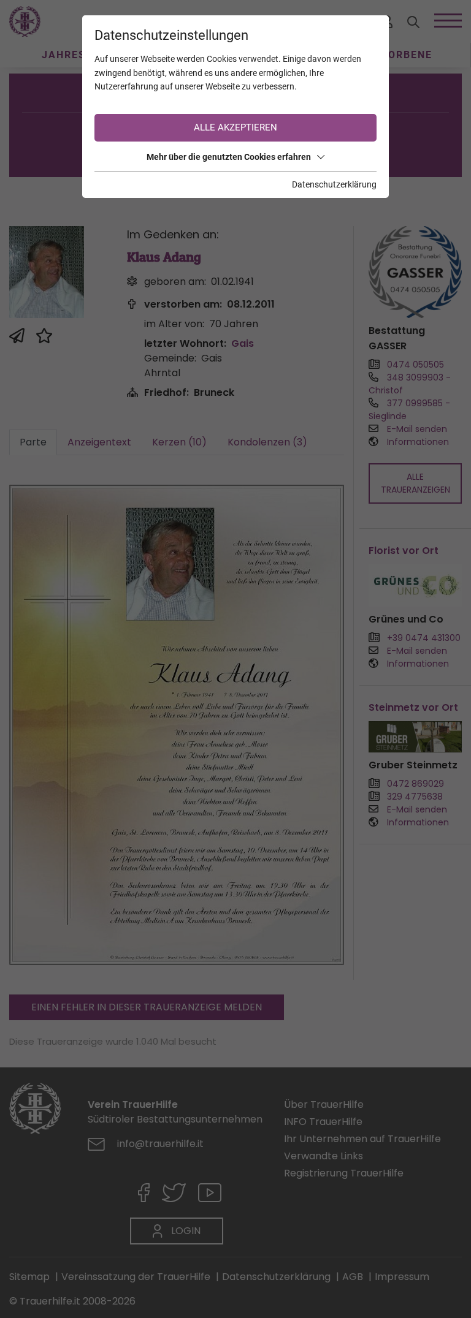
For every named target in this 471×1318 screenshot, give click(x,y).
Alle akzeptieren (235, 127)
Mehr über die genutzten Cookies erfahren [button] (229, 157)
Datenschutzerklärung (334, 184)
